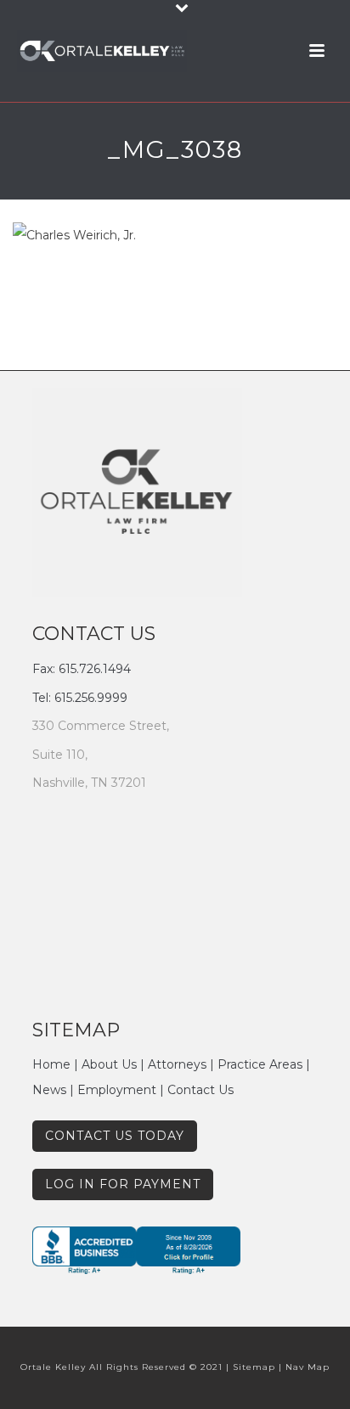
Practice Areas (259, 1064)
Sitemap (254, 1367)
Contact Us (200, 1089)
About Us (109, 1064)
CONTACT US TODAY (114, 1135)
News (49, 1089)
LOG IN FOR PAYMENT (122, 1184)
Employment (116, 1089)
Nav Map (307, 1367)
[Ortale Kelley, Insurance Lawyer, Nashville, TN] (155, 1255)
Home (51, 1064)
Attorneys (177, 1064)
